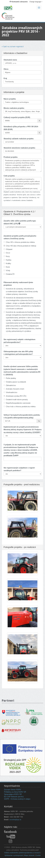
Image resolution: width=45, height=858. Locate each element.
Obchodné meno (10, 60)
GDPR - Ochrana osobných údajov (17, 799)
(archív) (21, 797)
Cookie (38, 855)
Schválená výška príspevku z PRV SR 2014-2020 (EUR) (21, 128)
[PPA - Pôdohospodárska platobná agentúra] (33, 711)
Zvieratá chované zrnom (15, 389)
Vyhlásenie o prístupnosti (13, 855)
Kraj (5, 78)
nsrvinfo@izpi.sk (15, 819)
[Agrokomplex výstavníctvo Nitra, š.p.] (11, 729)
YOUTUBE (10, 836)
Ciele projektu (9, 176)
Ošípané (9, 249)
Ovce (8, 253)
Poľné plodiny (11, 378)
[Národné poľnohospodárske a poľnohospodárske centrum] (11, 720)
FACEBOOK (10, 831)
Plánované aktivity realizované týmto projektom (18, 283)
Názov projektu (10, 99)
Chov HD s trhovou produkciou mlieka (20, 242)
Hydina (8, 260)
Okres (6, 69)
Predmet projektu (11, 157)
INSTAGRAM (10, 841)
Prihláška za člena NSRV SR (15, 792)
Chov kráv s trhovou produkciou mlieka (20, 406)
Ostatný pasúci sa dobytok (16, 382)
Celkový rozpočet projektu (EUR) (17, 117)
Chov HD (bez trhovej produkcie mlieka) (21, 246)
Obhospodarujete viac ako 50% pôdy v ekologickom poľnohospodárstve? (18, 352)
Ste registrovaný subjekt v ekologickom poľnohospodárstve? (19, 340)
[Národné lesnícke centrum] (33, 721)
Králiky (8, 263)
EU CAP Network (10, 797)
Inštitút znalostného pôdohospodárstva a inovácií (22, 853)
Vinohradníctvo (11, 392)
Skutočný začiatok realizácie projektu (19, 139)
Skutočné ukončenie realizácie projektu (19, 148)
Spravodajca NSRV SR (13, 794)
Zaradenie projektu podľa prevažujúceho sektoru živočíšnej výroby (20, 237)
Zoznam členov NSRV (12, 790)
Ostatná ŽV (10, 274)
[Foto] (22, 502)
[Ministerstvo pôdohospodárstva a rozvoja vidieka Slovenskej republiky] (11, 711)
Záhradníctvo (11, 385)
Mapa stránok (29, 855)
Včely (8, 270)
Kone (8, 267)
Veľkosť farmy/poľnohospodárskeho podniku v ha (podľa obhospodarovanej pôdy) (22, 416)
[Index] (22, 8)
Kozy (8, 256)
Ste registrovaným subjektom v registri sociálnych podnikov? (19, 469)
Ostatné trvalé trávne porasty (17, 399)
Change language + (35, 2)
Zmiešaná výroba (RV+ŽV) (16, 396)
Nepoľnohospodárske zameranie (18, 403)
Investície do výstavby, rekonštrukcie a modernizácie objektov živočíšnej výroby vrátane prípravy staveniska (22, 291)
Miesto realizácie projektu (14, 108)
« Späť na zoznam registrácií (13, 46)
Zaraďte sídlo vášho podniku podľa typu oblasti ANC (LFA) (20, 222)
